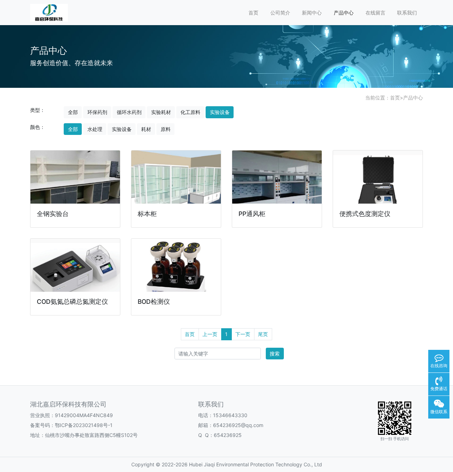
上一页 (209, 334)
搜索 (275, 354)
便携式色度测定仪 (364, 213)
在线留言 (375, 13)
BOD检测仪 (154, 301)
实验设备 (220, 112)
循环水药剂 (129, 112)
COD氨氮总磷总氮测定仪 (72, 301)
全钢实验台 (53, 213)
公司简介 (280, 13)
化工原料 (190, 112)
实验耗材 (161, 112)
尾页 (263, 334)
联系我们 (407, 13)
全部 (73, 112)
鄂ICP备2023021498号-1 (84, 425)
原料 (166, 129)
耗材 (146, 129)
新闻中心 (312, 13)
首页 (253, 13)
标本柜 (147, 213)
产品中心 (344, 13)
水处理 (94, 129)
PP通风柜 (252, 213)
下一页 (242, 334)
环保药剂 (97, 112)
